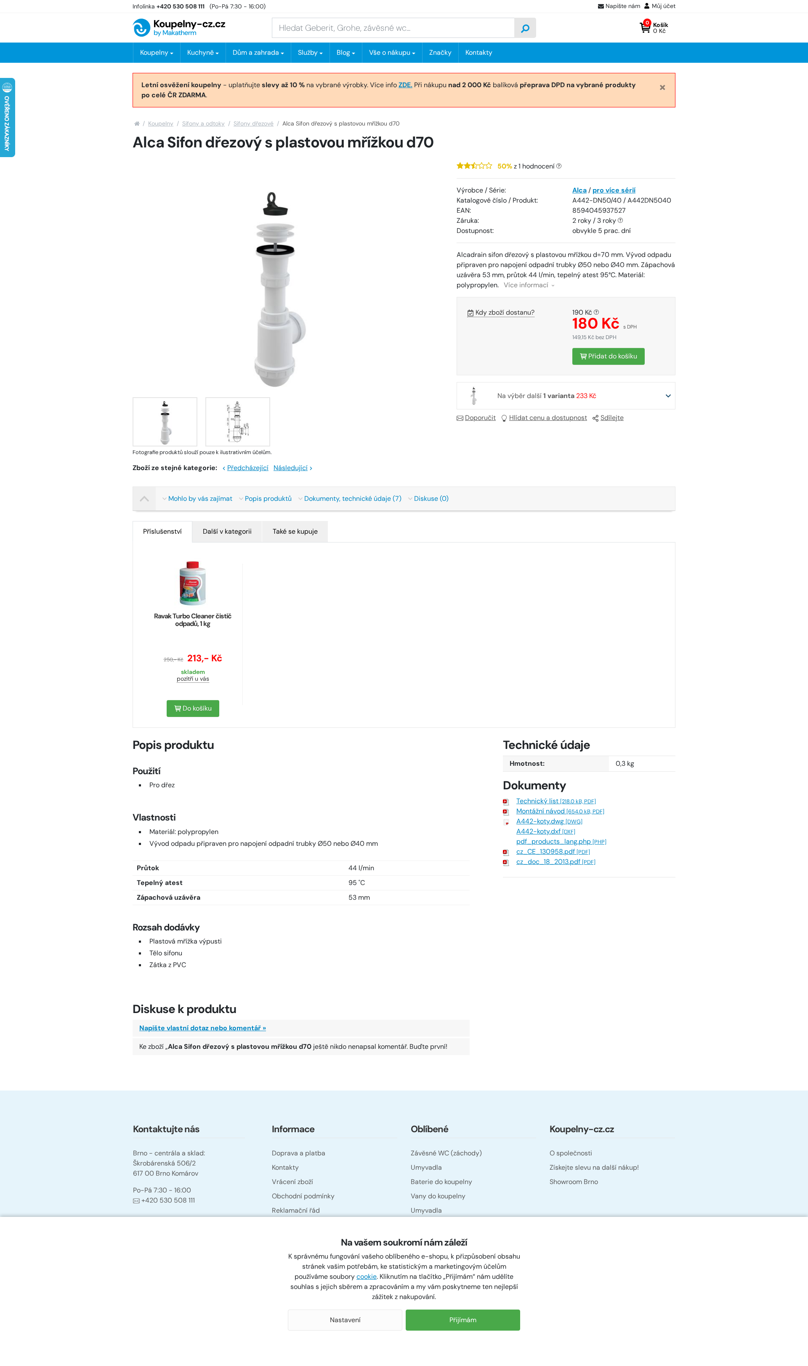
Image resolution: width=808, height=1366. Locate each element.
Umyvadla (426, 1167)
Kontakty (478, 52)
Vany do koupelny (438, 1196)
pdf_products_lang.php (561, 841)
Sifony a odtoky (203, 123)
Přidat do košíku (612, 356)
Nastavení (345, 1319)
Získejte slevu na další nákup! (594, 1167)
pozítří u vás (193, 678)
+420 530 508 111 (168, 1200)
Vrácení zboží (292, 1181)
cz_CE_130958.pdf (553, 851)
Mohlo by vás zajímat (200, 498)
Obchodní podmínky (303, 1196)
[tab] (162, 531)
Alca (579, 190)
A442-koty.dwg (549, 821)
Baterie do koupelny (441, 1181)
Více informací (527, 285)
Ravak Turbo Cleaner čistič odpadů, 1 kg (192, 620)
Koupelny (160, 123)
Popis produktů (268, 498)
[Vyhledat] (525, 28)
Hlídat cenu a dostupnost (548, 417)
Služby (308, 52)
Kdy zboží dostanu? (505, 312)
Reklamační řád (296, 1210)
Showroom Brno (574, 1181)
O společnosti (571, 1153)
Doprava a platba (298, 1153)
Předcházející (247, 467)
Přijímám (462, 1319)
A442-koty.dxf (545, 831)
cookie (366, 1276)
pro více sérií (614, 190)
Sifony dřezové (254, 123)
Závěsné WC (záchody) (446, 1153)
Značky (440, 52)
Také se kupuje (295, 531)
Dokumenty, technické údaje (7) (352, 498)
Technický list (556, 801)
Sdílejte (612, 417)
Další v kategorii (227, 531)
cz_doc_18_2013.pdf (555, 861)
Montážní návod (560, 811)
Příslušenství (162, 531)
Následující (291, 467)
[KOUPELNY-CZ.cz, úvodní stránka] (179, 28)
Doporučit (480, 417)
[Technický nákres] (237, 421)
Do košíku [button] (196, 708)
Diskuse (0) (431, 498)
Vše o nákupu (389, 52)
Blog (343, 52)
